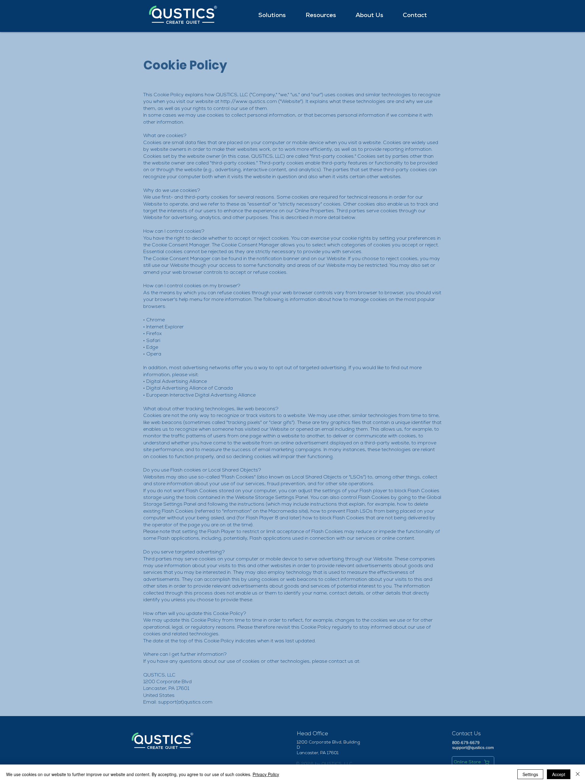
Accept (558, 774)
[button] (277, 16)
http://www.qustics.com (249, 102)
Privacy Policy (266, 774)
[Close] (577, 774)
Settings (530, 774)
